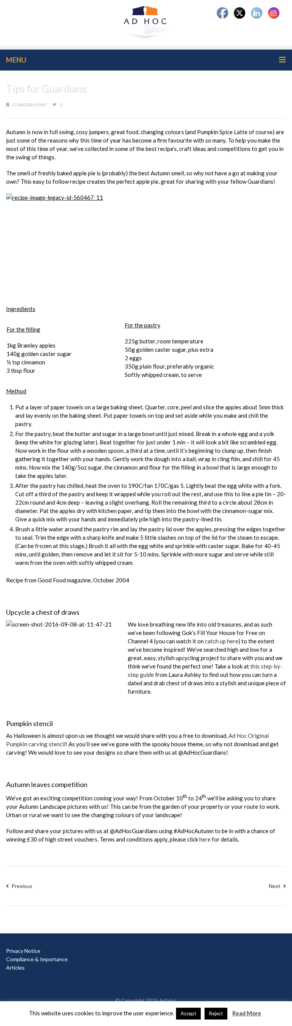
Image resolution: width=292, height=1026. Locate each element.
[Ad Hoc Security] (146, 22)
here (205, 839)
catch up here (221, 641)
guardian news (29, 104)
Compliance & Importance (37, 959)
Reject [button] (216, 1013)
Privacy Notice (23, 950)
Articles (15, 967)
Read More (246, 1013)
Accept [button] (188, 1013)
